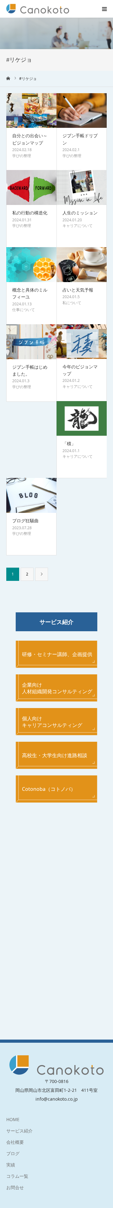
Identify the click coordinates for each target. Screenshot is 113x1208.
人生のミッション (80, 213)
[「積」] (81, 418)
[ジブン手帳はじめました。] (31, 341)
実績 (10, 1165)
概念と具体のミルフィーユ (29, 293)
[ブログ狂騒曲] (31, 495)
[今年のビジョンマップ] (81, 341)
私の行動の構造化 (29, 213)
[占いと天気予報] (81, 264)
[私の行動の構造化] (31, 187)
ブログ (12, 1153)
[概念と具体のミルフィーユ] (31, 264)
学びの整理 (21, 155)
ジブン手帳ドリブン (80, 139)
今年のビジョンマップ (80, 370)
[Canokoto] (37, 9)
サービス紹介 (19, 1131)
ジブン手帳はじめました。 (29, 370)
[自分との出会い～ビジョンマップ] (31, 110)
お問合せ (15, 1187)
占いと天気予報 (77, 290)
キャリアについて (77, 225)
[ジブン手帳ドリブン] (81, 110)
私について (71, 302)
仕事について (23, 309)
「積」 (69, 443)
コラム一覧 (17, 1176)
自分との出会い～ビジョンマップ (29, 139)
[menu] (104, 9)
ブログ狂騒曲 (25, 521)
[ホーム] (8, 78)
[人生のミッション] (81, 187)
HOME (12, 1119)
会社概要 (15, 1142)
